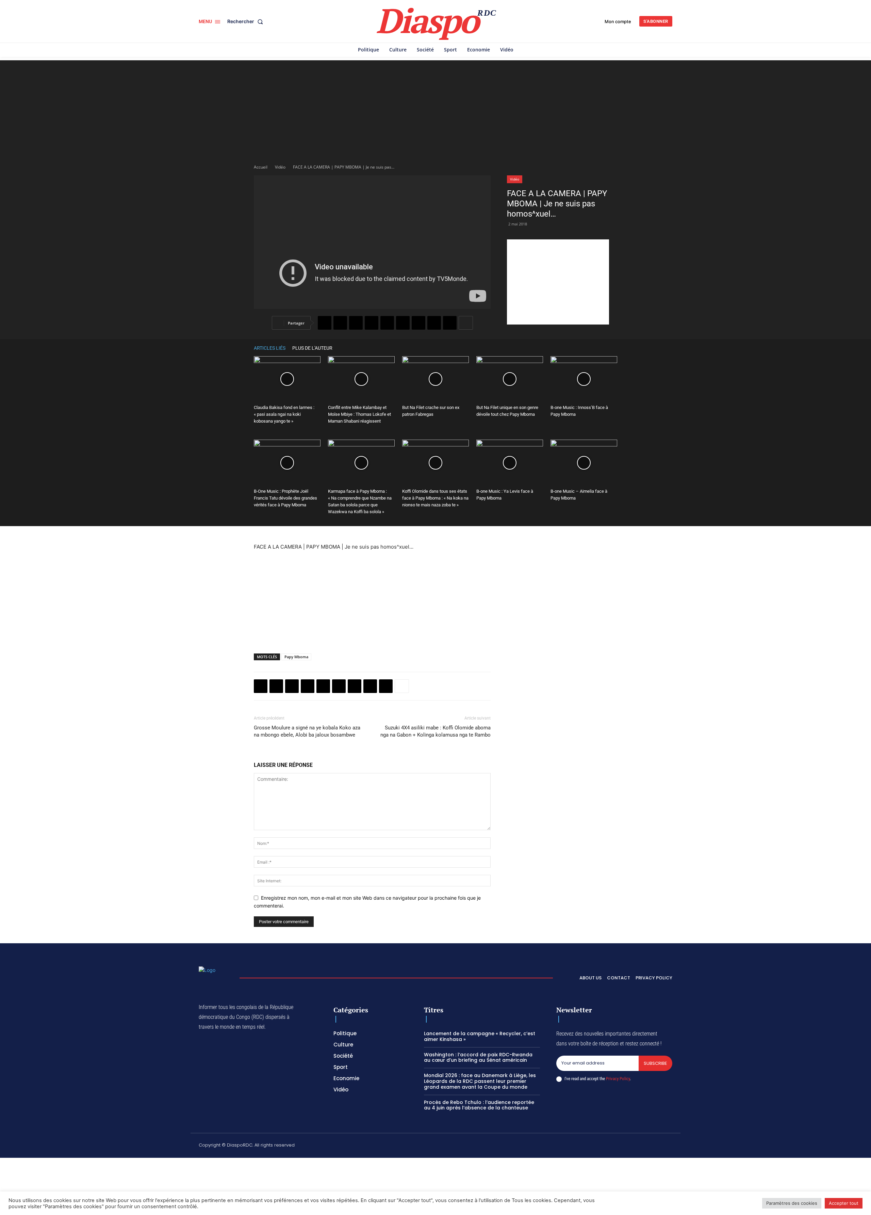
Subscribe (655, 1063)
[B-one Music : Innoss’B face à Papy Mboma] (583, 379)
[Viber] (371, 323)
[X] (340, 323)
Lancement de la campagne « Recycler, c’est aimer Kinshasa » (479, 1036)
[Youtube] (669, 1146)
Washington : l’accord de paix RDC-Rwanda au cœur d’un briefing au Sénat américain (478, 1057)
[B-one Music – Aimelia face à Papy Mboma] (583, 463)
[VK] (450, 323)
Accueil (260, 167)
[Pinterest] (387, 323)
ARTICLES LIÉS (269, 348)
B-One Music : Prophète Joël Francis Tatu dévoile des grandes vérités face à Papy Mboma (285, 498)
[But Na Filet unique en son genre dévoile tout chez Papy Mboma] (509, 379)
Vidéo (280, 167)
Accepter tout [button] (843, 1203)
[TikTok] (620, 1146)
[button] (246, 21)
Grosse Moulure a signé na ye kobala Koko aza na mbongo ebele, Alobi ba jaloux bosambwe (307, 731)
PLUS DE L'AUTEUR (312, 348)
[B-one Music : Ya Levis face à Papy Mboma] (509, 463)
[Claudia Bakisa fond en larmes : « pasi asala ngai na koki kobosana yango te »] (287, 379)
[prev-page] (603, 348)
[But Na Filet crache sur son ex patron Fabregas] (435, 379)
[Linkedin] (403, 323)
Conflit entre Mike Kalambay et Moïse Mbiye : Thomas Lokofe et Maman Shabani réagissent (359, 414)
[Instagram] (604, 1146)
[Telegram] (418, 323)
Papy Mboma (296, 656)
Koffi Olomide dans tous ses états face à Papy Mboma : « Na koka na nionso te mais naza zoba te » (435, 498)
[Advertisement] (435, 108)
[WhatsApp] (356, 323)
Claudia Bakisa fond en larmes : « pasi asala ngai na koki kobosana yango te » (284, 414)
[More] (466, 323)
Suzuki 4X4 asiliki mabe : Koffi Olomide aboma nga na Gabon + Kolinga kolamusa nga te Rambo (435, 731)
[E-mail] (434, 323)
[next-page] (613, 348)
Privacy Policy (618, 1078)
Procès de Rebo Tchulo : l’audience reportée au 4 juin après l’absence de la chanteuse (479, 1105)
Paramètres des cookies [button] (791, 1203)
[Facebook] (324, 323)
